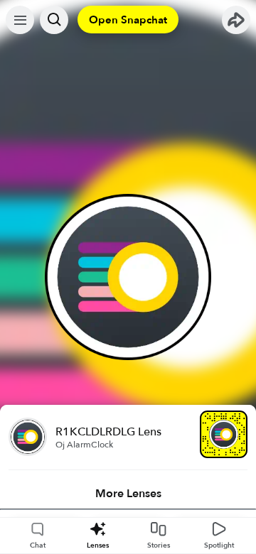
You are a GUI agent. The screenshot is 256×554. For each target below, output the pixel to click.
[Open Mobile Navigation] (20, 20)
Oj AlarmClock (84, 444)
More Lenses (128, 493)
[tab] (128, 493)
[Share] (236, 20)
